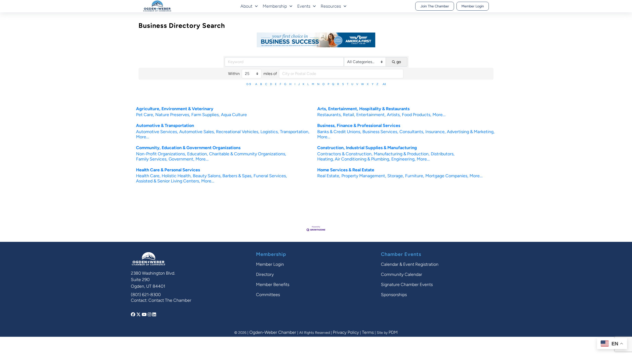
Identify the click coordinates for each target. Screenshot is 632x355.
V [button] (357, 84)
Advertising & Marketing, (470, 131)
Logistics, (269, 131)
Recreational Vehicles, (237, 131)
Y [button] (373, 84)
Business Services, (380, 131)
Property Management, (363, 175)
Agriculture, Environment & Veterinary (174, 108)
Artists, (394, 114)
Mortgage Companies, (446, 175)
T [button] (347, 84)
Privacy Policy (346, 332)
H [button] (290, 84)
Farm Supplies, (205, 114)
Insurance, (435, 131)
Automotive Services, (157, 131)
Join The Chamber (434, 6)
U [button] (352, 84)
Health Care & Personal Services (168, 169)
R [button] (338, 84)
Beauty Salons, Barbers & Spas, (222, 175)
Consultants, (411, 131)
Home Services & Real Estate (345, 169)
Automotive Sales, (197, 131)
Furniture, (414, 175)
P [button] (328, 84)
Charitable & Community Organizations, (247, 153)
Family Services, (151, 158)
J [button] (299, 84)
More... (439, 114)
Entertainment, (371, 114)
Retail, (349, 114)
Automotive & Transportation (165, 125)
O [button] (323, 84)
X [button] (368, 84)
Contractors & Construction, (345, 153)
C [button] (266, 84)
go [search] (398, 61)
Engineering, (403, 158)
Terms (368, 332)
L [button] (308, 84)
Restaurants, (329, 114)
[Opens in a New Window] (133, 314)
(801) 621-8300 (146, 294)
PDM (393, 332)
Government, (181, 158)
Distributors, (442, 153)
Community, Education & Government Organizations (188, 147)
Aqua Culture (234, 114)
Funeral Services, (270, 175)
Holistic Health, (177, 175)
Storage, (395, 175)
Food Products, (416, 114)
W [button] (362, 84)
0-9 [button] (248, 84)
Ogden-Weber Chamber (272, 332)
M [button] (313, 84)
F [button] (280, 84)
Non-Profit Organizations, (161, 153)
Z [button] (377, 84)
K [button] (303, 84)
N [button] (318, 84)
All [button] (384, 84)
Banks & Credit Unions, (339, 131)
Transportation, (294, 131)
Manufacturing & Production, (402, 153)
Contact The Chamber (169, 300)
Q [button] (333, 84)
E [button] (276, 84)
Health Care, (148, 175)
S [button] (343, 84)
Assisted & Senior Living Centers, (168, 180)
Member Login (472, 6)
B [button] (261, 84)
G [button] (285, 84)
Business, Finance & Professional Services (358, 125)
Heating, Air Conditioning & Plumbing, (353, 158)
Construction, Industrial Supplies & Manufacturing (367, 147)
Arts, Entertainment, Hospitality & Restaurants (363, 108)
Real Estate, (328, 175)
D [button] (271, 84)
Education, (197, 153)
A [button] (256, 84)
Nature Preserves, (172, 114)
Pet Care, (145, 114)
